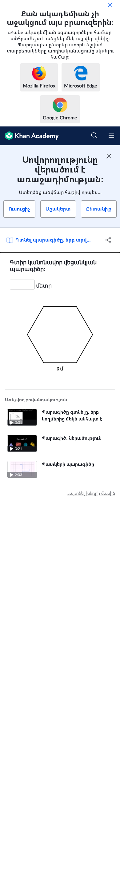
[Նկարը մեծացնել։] (60, 334)
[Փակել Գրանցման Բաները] (109, 156)
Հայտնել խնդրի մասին (91, 493)
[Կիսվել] (108, 240)
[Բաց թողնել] (110, 5)
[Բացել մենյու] (111, 135)
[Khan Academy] (29, 136)
